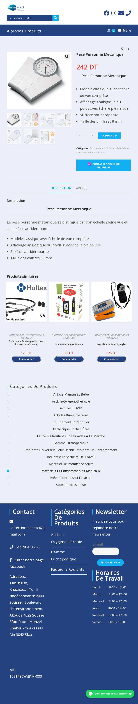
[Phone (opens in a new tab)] (128, 13)
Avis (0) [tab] (81, 188)
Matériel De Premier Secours (71, 464)
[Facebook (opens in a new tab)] (106, 13)
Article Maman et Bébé (71, 394)
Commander (109, 135)
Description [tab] (61, 188)
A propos (15, 31)
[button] (67, 57)
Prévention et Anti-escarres (71, 477)
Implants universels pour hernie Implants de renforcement (71, 450)
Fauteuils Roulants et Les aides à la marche (71, 436)
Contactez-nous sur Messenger (106, 166)
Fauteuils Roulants (67, 569)
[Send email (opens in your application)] (121, 13)
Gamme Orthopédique (71, 443)
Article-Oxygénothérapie (71, 401)
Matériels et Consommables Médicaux (26, 336)
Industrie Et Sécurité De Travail (71, 457)
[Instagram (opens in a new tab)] (113, 13)
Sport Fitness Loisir (71, 484)
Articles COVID (71, 408)
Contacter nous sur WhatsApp (113, 693)
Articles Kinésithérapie (71, 415)
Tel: (26, 547)
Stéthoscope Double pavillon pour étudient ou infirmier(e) (26, 343)
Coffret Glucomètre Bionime (69, 344)
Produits (33, 31)
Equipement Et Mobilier (102, 148)
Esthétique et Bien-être (71, 429)
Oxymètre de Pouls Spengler (111, 344)
